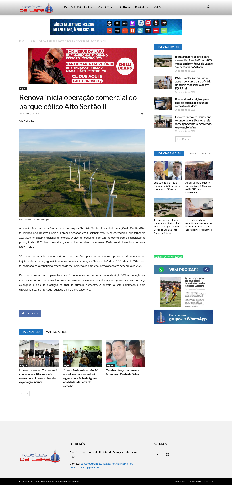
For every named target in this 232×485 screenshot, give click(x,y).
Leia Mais (182, 139)
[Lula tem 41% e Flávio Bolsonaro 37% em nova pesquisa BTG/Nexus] (168, 170)
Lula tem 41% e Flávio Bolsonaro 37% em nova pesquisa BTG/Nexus (167, 186)
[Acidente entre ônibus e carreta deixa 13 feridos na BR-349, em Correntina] (199, 170)
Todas (193, 153)
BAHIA (122, 7)
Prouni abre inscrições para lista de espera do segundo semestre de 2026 (192, 102)
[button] (208, 7)
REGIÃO (103, 7)
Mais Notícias (31, 331)
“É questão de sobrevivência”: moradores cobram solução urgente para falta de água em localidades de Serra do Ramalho (81, 378)
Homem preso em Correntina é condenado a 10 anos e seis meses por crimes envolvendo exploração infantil (193, 122)
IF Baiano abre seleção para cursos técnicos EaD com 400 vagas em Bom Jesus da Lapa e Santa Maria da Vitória (194, 62)
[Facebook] (157, 454)
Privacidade (195, 481)
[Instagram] (167, 454)
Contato (208, 481)
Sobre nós (180, 481)
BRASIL (140, 7)
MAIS (157, 7)
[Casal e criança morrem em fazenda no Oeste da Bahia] (125, 353)
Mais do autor (56, 331)
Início (22, 40)
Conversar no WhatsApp (168, 256)
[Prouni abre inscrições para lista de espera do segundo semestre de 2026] (163, 103)
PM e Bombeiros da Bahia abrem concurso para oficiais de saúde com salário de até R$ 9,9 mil (193, 83)
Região (31, 40)
